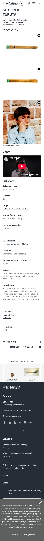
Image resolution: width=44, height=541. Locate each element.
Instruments (8, 189)
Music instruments (11, 10)
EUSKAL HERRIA (21, 209)
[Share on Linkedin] (28, 346)
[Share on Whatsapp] (24, 346)
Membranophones (9, 25)
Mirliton (21, 25)
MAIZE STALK (9, 315)
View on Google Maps (13, 416)
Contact (22, 430)
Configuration (29, 534)
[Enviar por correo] (40, 346)
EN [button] (39, 3)
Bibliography (9, 341)
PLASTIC (7, 318)
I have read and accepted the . (24, 492)
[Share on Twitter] (32, 346)
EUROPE (7, 209)
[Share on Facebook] (36, 346)
